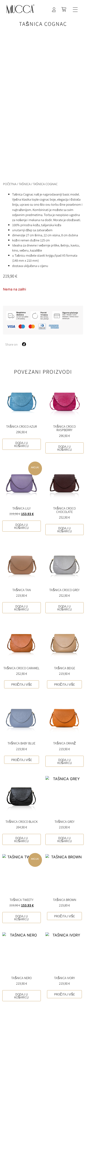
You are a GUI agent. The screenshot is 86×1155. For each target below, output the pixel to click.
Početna (9, 184)
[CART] (64, 9)
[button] (75, 10)
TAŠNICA (25, 184)
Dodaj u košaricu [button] (21, 444)
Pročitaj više (21, 684)
